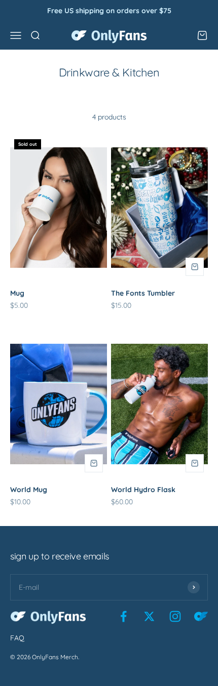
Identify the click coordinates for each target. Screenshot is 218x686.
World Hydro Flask (143, 489)
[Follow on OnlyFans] (201, 616)
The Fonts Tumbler (143, 293)
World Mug (28, 489)
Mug (17, 293)
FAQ (17, 637)
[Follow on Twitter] (149, 616)
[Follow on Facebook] (123, 616)
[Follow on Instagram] (175, 616)
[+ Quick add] (195, 267)
